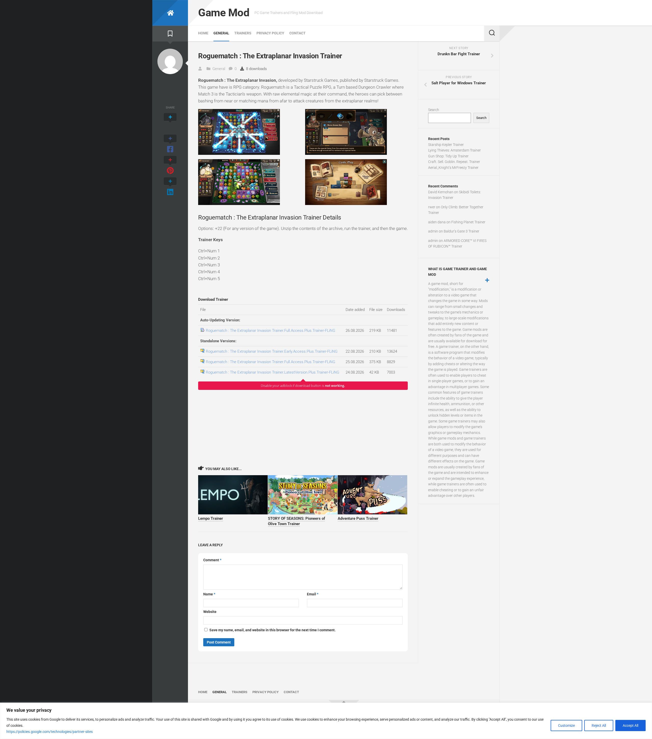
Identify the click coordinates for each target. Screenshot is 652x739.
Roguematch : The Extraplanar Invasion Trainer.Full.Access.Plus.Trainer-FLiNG (270, 330)
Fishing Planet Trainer (468, 222)
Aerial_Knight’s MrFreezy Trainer (453, 168)
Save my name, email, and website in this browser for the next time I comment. (272, 630)
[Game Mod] (170, 13)
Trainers (242, 33)
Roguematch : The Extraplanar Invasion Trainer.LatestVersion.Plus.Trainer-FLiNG (272, 372)
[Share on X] (170, 122)
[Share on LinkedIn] (170, 186)
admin (433, 231)
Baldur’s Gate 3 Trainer (461, 231)
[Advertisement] (303, 427)
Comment (212, 560)
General (221, 33)
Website (209, 612)
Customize (566, 725)
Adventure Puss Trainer (358, 518)
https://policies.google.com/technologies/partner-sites (49, 732)
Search (433, 110)
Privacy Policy (270, 33)
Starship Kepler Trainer (446, 145)
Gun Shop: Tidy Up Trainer (448, 156)
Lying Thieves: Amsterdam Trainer (454, 150)
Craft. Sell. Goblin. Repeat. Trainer (454, 162)
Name (209, 594)
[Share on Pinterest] (170, 165)
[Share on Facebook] (170, 144)
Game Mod (223, 12)
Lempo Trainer (210, 518)
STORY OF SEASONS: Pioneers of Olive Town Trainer (296, 521)
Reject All (599, 725)
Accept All (630, 725)
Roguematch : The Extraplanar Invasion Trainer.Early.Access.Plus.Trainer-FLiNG (271, 351)
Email (312, 594)
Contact (297, 33)
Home (203, 33)
